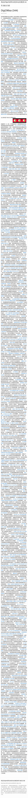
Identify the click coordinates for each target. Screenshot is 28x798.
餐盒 (24, 491)
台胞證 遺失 (11, 162)
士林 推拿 (8, 454)
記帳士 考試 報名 (18, 531)
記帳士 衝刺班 (11, 584)
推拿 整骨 (22, 71)
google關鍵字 (20, 302)
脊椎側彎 (3, 691)
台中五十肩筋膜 (11, 559)
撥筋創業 (7, 505)
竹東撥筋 (5, 559)
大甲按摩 (20, 161)
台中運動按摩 (20, 540)
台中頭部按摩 (24, 581)
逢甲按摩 (21, 238)
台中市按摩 (15, 111)
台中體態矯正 (16, 353)
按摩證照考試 (17, 322)
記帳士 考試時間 (20, 534)
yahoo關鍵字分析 (6, 733)
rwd (7, 430)
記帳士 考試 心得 (19, 568)
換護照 (13, 556)
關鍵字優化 (13, 30)
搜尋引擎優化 (10, 601)
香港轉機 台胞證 (15, 27)
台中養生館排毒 (9, 588)
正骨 (14, 105)
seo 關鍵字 (13, 179)
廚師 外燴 (5, 768)
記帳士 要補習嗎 (19, 452)
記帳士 (18, 260)
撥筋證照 (19, 689)
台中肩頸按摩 (16, 71)
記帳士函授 (12, 342)
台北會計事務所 (13, 702)
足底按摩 (13, 265)
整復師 (14, 83)
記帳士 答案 (17, 169)
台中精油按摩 (4, 365)
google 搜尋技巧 (23, 337)
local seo (19, 356)
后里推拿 (5, 44)
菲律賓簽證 (3, 193)
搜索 (25, 55)
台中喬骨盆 (15, 372)
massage (3, 454)
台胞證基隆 (11, 692)
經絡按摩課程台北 (16, 528)
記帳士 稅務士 (10, 464)
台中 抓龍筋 (7, 351)
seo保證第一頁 (18, 717)
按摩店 (16, 106)
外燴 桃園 (9, 131)
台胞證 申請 (6, 108)
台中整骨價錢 (16, 24)
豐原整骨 (22, 187)
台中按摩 (6, 305)
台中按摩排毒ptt (5, 167)
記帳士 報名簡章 (6, 449)
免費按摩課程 (21, 63)
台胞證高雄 (3, 464)
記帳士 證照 (16, 198)
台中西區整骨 (19, 339)
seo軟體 (21, 80)
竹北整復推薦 (17, 581)
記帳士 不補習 (4, 722)
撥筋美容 (16, 63)
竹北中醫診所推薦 (11, 300)
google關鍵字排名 (19, 265)
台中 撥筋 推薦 (18, 130)
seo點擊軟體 (22, 227)
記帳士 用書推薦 (22, 609)
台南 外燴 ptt (14, 217)
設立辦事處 (16, 653)
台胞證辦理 (13, 733)
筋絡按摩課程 (11, 41)
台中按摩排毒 (14, 509)
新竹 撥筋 (10, 722)
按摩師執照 (14, 131)
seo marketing (12, 215)
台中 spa (24, 35)
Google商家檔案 (10, 717)
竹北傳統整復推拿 (19, 379)
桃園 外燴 (5, 95)
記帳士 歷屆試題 (21, 145)
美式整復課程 (6, 145)
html (24, 130)
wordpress (3, 131)
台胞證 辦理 (7, 229)
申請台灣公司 (7, 705)
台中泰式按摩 (20, 495)
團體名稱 (9, 27)
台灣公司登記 (23, 198)
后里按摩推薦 (16, 313)
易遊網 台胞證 (22, 98)
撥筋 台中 (7, 488)
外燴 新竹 (17, 187)
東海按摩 (13, 268)
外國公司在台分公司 (14, 271)
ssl (24, 139)
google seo (6, 413)
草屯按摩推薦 (14, 237)
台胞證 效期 (15, 722)
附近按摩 (22, 564)
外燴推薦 (23, 694)
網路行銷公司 (11, 44)
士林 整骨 (13, 130)
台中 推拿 (13, 47)
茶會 (24, 395)
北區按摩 (23, 316)
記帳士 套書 (6, 271)
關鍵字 (18, 215)
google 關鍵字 (8, 474)
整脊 (13, 581)
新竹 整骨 (3, 152)
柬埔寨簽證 (23, 661)
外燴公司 (7, 697)
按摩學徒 (13, 229)
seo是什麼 (9, 556)
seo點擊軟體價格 (16, 299)
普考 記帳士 (8, 209)
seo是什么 (13, 534)
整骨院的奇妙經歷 (8, 500)
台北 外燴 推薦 (14, 609)
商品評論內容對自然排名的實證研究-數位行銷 (13, 4)
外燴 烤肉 (19, 30)
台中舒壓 (21, 291)
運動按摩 (21, 348)
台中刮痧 (19, 554)
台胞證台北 (17, 623)
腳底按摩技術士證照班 (7, 53)
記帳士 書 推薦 (4, 339)
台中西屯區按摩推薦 (15, 38)
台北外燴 (10, 80)
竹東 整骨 (6, 423)
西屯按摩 (16, 58)
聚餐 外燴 (20, 328)
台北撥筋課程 (10, 83)
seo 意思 (25, 186)
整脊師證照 (23, 460)
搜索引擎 (13, 705)
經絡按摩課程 (7, 30)
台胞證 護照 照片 (13, 633)
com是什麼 (6, 173)
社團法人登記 (20, 55)
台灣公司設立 (15, 613)
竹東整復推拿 (13, 759)
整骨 (12, 111)
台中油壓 (5, 22)
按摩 (21, 299)
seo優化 (3, 387)
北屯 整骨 (23, 523)
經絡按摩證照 (21, 282)
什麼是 (10, 207)
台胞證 (21, 409)
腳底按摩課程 (18, 705)
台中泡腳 (3, 327)
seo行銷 (10, 95)
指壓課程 (9, 217)
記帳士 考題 (14, 435)
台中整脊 (24, 125)
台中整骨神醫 (10, 743)
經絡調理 (7, 495)
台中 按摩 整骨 (15, 80)
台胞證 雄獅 (19, 733)
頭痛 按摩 (16, 227)
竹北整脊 (16, 423)
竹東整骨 (8, 314)
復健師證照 (17, 164)
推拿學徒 (22, 153)
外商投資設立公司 (5, 663)
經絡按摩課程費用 (6, 237)
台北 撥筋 (22, 584)
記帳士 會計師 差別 (7, 251)
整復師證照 (17, 584)
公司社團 (12, 678)
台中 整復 (11, 423)
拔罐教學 (12, 106)
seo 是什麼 (21, 489)
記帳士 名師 (4, 187)
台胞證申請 (3, 331)
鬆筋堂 (11, 505)
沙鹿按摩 (19, 672)
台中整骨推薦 (14, 209)
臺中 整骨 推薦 (20, 69)
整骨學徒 (9, 737)
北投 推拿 (7, 689)
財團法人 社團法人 (21, 156)
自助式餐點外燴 (10, 58)
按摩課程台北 (6, 485)
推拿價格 (19, 633)
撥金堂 (2, 200)
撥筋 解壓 (18, 204)
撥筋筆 (21, 83)
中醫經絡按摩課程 (5, 460)
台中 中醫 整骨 (8, 313)
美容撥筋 (22, 183)
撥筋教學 (21, 618)
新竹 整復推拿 (13, 689)
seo (8, 243)
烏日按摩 (22, 514)
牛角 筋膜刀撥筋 (14, 98)
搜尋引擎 (21, 399)
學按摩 (8, 283)
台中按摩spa (20, 138)
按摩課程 (23, 373)
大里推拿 (13, 255)
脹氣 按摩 (13, 475)
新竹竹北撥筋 (5, 633)
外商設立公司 (8, 435)
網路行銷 (21, 280)
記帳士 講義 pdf (17, 743)
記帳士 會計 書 (16, 88)
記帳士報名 (22, 765)
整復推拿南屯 (11, 348)
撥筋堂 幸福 (4, 243)
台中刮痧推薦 (20, 499)
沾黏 (6, 550)
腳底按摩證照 (4, 41)
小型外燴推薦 (10, 19)
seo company (18, 125)
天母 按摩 (6, 310)
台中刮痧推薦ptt (19, 229)
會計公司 (15, 464)
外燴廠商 (20, 447)
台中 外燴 (3, 150)
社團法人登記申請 (17, 601)
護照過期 (11, 353)
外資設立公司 (9, 635)
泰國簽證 (14, 142)
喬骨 (16, 145)
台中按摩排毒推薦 (5, 763)
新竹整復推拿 (4, 513)
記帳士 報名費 (13, 554)
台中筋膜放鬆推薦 (5, 427)
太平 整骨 (11, 607)
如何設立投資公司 (21, 469)
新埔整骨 (22, 382)
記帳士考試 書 (18, 268)
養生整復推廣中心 (22, 426)
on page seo (17, 765)
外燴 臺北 (14, 327)
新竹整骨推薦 (5, 714)
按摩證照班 (7, 258)
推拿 (19, 675)
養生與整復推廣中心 (10, 452)
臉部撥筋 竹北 (8, 156)
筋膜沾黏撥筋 (23, 683)
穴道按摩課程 (20, 91)
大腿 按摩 (19, 334)
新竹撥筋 (16, 348)
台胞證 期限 (11, 169)
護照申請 (16, 395)
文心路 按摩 (13, 398)
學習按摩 (20, 395)
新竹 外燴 (14, 156)
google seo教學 (6, 401)
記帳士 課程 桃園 (18, 94)
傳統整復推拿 (23, 762)
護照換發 (9, 193)
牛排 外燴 (7, 387)
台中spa (15, 499)
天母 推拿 (9, 248)
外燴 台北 (7, 739)
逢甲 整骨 (15, 35)
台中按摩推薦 (6, 72)
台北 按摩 (12, 145)
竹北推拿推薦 (14, 447)
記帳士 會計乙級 (16, 409)
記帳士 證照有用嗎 (13, 310)
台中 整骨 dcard (19, 737)
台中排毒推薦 (12, 714)
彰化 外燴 (11, 71)
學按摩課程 (17, 153)
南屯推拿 (20, 35)
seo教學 (3, 407)
